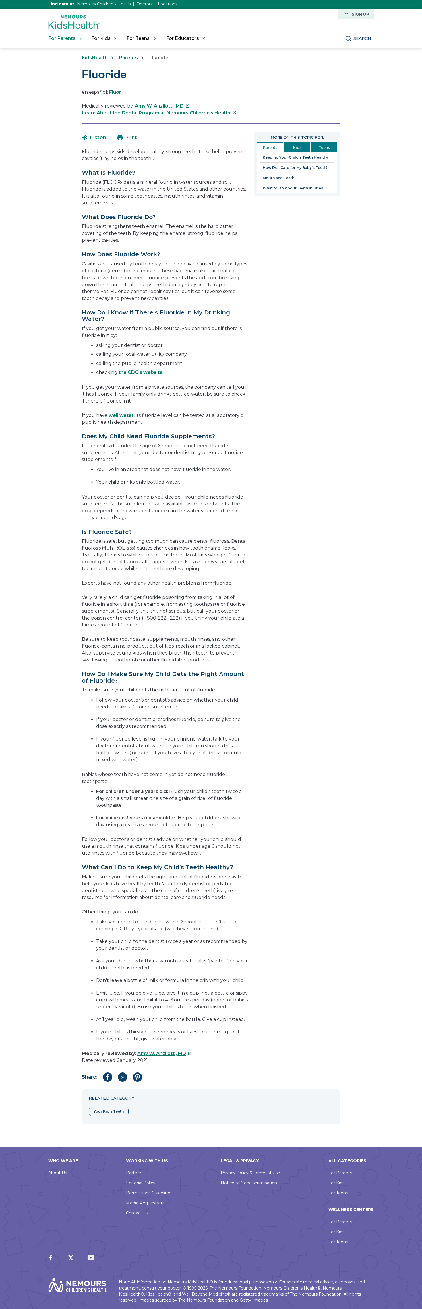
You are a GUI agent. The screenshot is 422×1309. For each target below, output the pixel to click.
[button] (94, 137)
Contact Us (137, 1213)
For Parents (340, 1172)
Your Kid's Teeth (109, 1111)
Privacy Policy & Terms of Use (250, 1172)
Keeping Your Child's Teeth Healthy (295, 157)
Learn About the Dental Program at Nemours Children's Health (159, 113)
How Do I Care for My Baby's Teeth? (295, 167)
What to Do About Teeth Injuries (293, 188)
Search (362, 38)
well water (121, 415)
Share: (89, 1077)
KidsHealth (95, 57)
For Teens (338, 1192)
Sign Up (360, 14)
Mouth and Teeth (278, 178)
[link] (185, 38)
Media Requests (142, 1203)
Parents (128, 57)
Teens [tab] (324, 147)
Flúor (115, 92)
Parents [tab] (270, 147)
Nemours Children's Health (104, 4)
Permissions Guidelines (149, 1192)
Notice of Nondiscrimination (249, 1182)
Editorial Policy (140, 1182)
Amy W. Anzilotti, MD (162, 106)
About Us (57, 1172)
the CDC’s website (141, 372)
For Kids (336, 1182)
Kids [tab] (297, 147)
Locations (167, 4)
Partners (134, 1172)
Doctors (144, 4)
